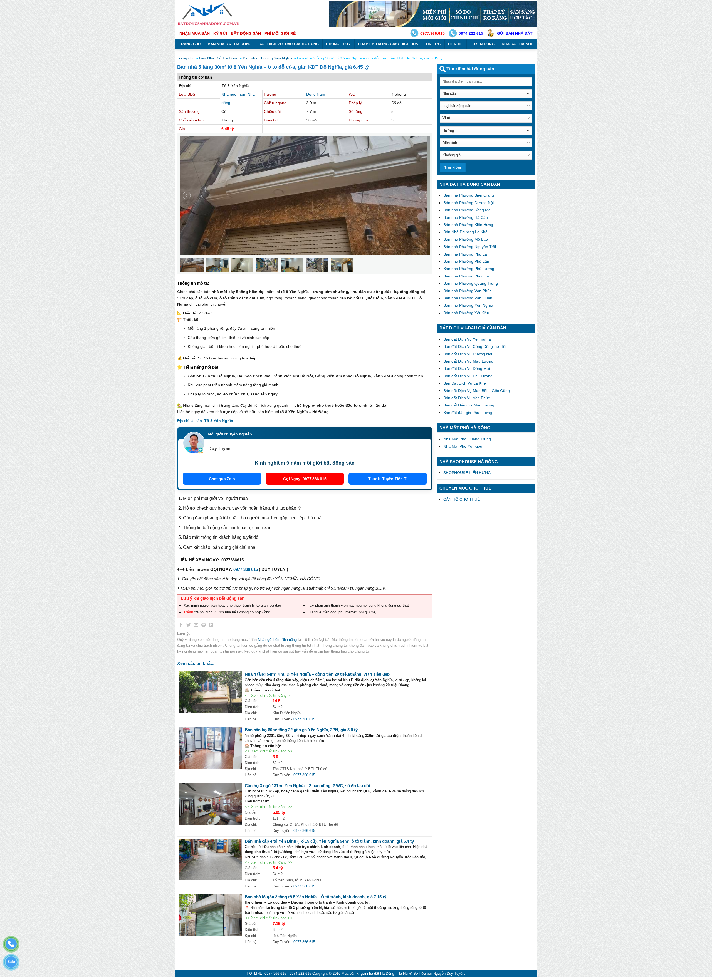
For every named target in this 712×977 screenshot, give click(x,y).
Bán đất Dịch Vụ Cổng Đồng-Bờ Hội (474, 346)
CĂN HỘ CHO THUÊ (461, 499)
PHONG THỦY (338, 44)
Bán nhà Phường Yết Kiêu (466, 313)
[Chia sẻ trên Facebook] (181, 625)
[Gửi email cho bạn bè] (196, 625)
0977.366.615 (432, 33)
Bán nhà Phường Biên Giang (468, 195)
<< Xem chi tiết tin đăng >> (269, 695)
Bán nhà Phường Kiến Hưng (468, 224)
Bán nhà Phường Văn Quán (467, 298)
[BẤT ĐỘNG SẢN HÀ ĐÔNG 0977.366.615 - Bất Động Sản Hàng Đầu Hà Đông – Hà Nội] (209, 14)
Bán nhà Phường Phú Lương (468, 268)
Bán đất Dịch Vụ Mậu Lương (468, 361)
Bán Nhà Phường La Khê (465, 232)
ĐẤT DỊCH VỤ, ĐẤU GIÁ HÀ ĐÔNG (289, 44)
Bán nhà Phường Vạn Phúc (467, 291)
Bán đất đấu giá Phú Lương (467, 412)
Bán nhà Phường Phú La (465, 254)
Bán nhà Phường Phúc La (466, 276)
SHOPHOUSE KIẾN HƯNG (467, 472)
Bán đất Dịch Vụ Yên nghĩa (467, 339)
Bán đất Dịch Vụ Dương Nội (467, 354)
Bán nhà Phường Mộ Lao (465, 239)
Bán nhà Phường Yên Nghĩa (268, 58)
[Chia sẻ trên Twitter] (188, 625)
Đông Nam (315, 94)
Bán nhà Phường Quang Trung (470, 283)
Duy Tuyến (219, 448)
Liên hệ (455, 44)
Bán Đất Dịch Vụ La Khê (464, 383)
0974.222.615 (471, 33)
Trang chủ (190, 44)
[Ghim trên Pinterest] (203, 625)
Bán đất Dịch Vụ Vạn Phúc (466, 398)
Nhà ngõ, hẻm (233, 94)
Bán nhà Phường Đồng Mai (467, 210)
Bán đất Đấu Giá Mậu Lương (468, 405)
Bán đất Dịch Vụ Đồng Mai (466, 368)
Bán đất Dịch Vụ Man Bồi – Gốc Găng (476, 390)
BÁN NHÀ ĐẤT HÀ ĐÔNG (229, 44)
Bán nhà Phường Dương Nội (468, 202)
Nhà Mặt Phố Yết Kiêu (462, 446)
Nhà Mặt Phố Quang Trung (467, 439)
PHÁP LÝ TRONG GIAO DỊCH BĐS (388, 44)
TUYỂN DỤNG (482, 44)
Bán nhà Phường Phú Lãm (466, 261)
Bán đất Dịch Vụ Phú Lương (468, 376)
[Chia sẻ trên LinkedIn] (211, 625)
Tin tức (433, 44)
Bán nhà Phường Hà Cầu (465, 217)
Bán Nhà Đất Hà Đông (218, 58)
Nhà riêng (289, 640)
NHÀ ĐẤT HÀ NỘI (517, 44)
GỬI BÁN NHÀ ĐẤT (515, 33)
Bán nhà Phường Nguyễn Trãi (469, 246)
